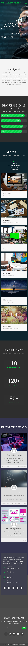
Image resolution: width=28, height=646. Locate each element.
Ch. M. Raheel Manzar (11, 3)
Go (24, 627)
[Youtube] (21, 588)
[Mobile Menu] (26, 3)
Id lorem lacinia (7, 300)
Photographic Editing (14, 165)
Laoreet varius (7, 326)
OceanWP (23, 644)
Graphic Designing (21, 540)
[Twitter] (9, 588)
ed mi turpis (6, 220)
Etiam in (5, 247)
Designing (14, 163)
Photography (14, 167)
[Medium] (17, 588)
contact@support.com (13, 582)
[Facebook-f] (6, 634)
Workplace (23, 503)
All (14, 161)
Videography (14, 169)
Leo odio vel (6, 273)
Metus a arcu (7, 194)
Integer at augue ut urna (14, 529)
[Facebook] (5, 588)
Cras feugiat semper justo (14, 492)
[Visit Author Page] (14, 450)
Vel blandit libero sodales (14, 455)
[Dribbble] (13, 588)
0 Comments (7, 466)
